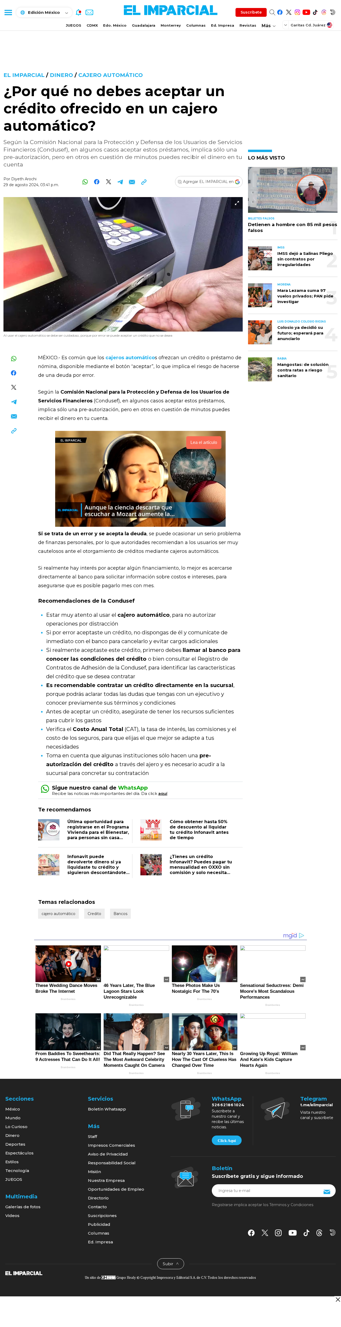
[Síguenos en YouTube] (306, 11)
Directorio (98, 1198)
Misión (94, 1171)
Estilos (12, 1161)
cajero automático (110, 75)
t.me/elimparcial (316, 1105)
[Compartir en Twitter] (108, 182)
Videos (12, 1215)
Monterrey (171, 25)
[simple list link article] (293, 192)
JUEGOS (73, 25)
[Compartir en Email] (132, 182)
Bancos (120, 913)
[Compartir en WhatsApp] (85, 182)
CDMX (92, 25)
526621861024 (228, 1105)
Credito (94, 913)
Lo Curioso (16, 1126)
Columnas (196, 25)
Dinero (62, 75)
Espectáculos (19, 1152)
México (12, 1109)
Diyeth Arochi (23, 179)
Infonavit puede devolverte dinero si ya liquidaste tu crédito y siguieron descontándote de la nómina (96, 867)
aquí (162, 793)
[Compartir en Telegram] (120, 182)
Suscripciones (102, 1215)
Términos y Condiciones (291, 1204)
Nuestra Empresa (106, 1180)
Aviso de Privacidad (108, 1154)
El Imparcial (23, 75)
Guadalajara (143, 25)
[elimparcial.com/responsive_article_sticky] (337, 1299)
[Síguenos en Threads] (323, 11)
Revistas (247, 25)
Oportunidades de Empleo (116, 1189)
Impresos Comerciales (111, 1145)
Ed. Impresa (222, 25)
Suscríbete (251, 12)
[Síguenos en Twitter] (288, 11)
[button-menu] (8, 12)
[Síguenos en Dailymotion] (332, 11)
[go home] (23, 1273)
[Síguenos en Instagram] (297, 11)
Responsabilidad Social (112, 1162)
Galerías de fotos (22, 1206)
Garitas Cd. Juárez (308, 25)
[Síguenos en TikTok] (315, 11)
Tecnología (17, 1170)
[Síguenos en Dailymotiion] (333, 1233)
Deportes (15, 1144)
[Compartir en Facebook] (97, 182)
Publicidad (99, 1224)
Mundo (13, 1117)
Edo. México (115, 25)
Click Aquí (227, 1140)
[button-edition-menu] (286, 24)
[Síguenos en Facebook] (279, 11)
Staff (92, 1136)
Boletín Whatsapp (107, 1109)
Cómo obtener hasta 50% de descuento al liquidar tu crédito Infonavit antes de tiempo (199, 829)
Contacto (97, 1206)
